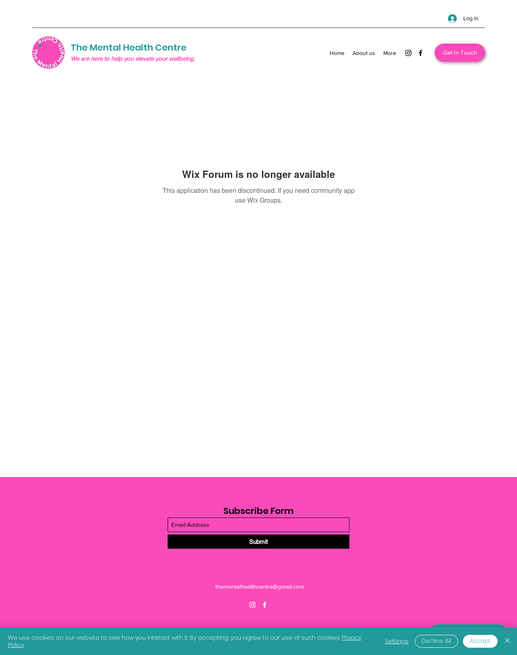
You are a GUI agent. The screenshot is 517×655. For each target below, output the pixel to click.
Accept (480, 641)
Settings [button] (396, 641)
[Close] (507, 641)
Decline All (436, 641)
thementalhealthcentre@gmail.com (259, 586)
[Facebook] (420, 53)
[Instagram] (408, 53)
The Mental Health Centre (129, 47)
